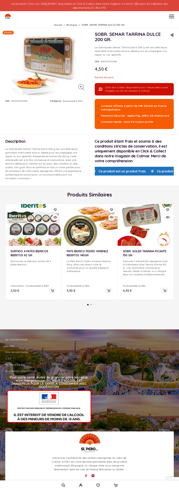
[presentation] (33, 263)
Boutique (72, 24)
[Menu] (171, 16)
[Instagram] (93, 475)
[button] (52, 290)
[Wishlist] (98, 485)
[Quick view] (55, 217)
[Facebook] (86, 475)
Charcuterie (17, 285)
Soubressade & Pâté (72, 101)
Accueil (58, 24)
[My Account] (81, 485)
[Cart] (115, 485)
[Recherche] (63, 485)
